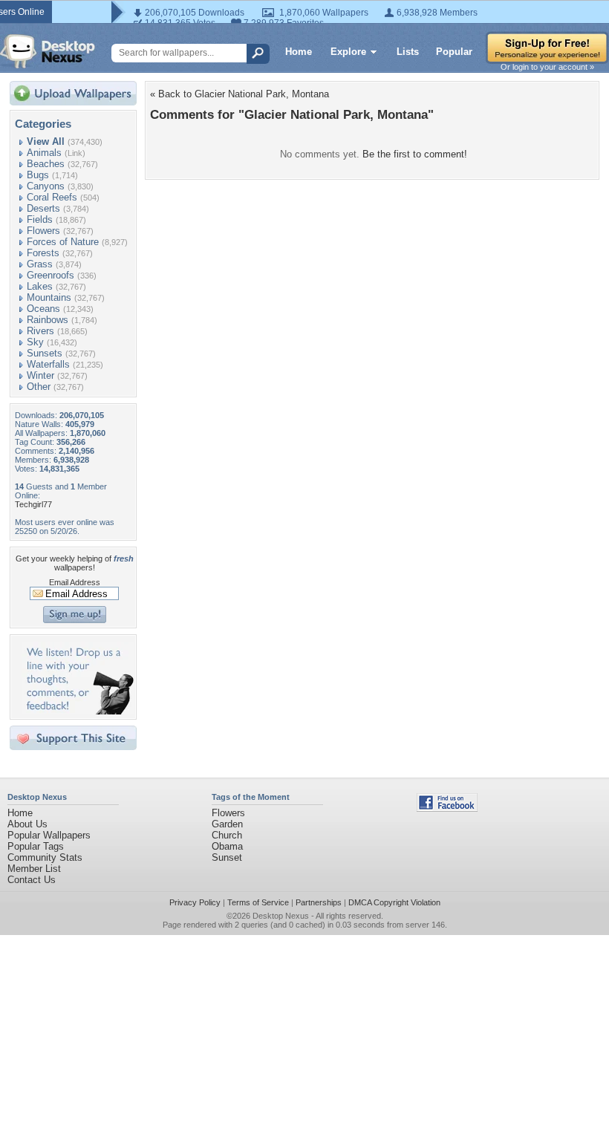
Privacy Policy (195, 902)
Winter (40, 375)
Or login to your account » (547, 66)
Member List (34, 868)
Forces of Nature (63, 241)
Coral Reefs (52, 197)
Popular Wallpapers (49, 835)
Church (227, 835)
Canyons (46, 186)
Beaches (46, 163)
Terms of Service (258, 902)
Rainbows (47, 319)
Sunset (227, 857)
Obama (227, 846)
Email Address (74, 582)
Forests (43, 252)
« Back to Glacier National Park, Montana (239, 94)
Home (298, 51)
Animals (44, 152)
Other (39, 386)
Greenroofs (50, 275)
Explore (348, 51)
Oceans (43, 308)
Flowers (43, 230)
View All (46, 141)
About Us (27, 824)
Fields (40, 219)
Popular (454, 51)
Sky (35, 342)
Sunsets (44, 353)
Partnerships (319, 902)
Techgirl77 (33, 504)
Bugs (38, 174)
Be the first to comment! (414, 154)
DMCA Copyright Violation (394, 902)
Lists (408, 51)
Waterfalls (48, 364)
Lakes (40, 286)
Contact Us (31, 879)
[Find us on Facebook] (447, 808)
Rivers (40, 330)
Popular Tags (35, 846)
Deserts (43, 208)
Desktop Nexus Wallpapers (47, 51)
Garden (227, 824)
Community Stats (44, 857)
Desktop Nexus (281, 915)
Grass (40, 264)
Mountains (49, 297)
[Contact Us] (78, 711)
